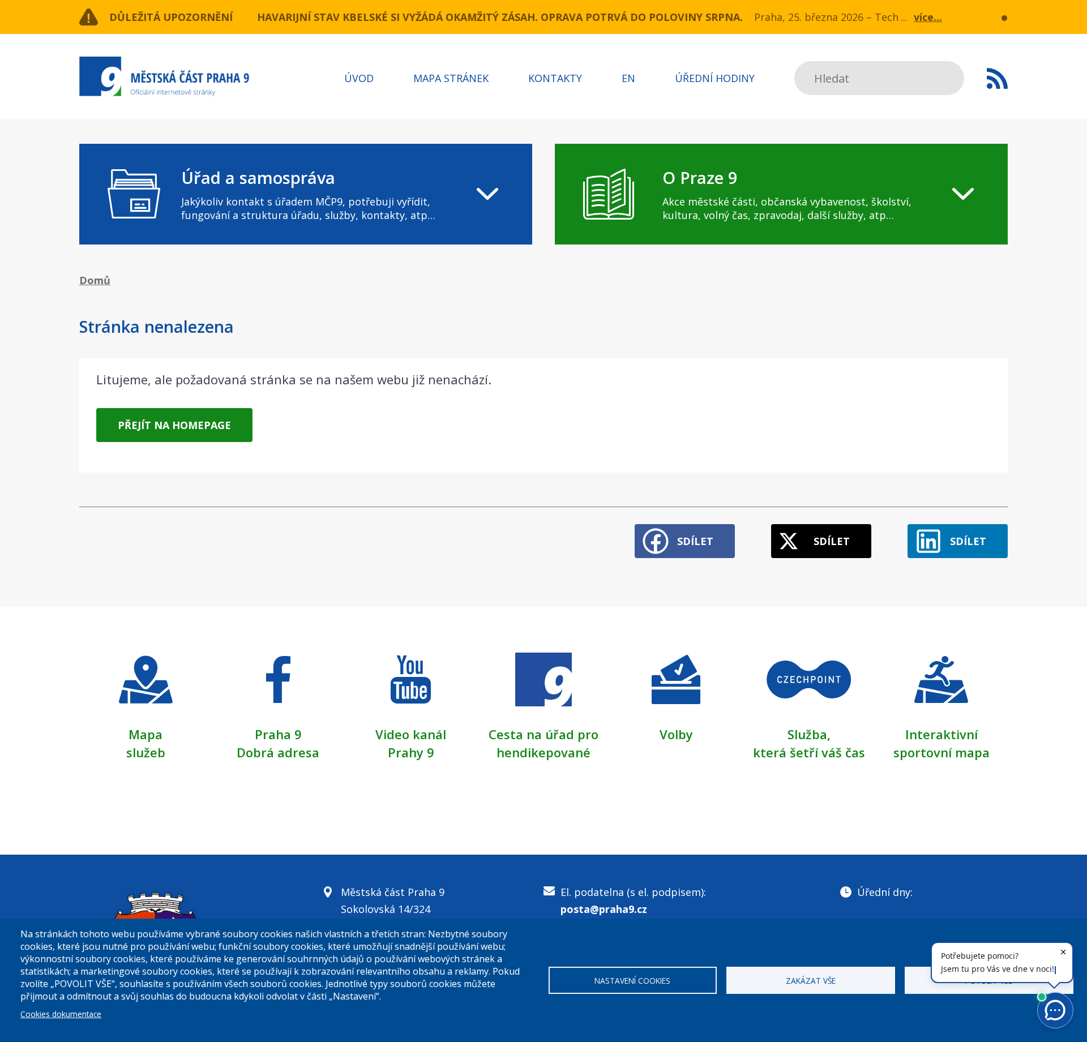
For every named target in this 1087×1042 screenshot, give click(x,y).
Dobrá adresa (278, 752)
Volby (676, 734)
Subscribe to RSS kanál (997, 78)
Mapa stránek (451, 78)
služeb (145, 752)
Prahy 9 (411, 752)
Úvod (359, 78)
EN (628, 78)
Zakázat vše (811, 980)
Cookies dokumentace (60, 1014)
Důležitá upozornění (171, 17)
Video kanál (410, 734)
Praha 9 (278, 734)
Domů (94, 280)
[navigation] (305, 194)
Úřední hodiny (715, 78)
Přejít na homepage (174, 425)
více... (928, 17)
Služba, (809, 734)
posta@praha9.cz (603, 909)
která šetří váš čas (809, 752)
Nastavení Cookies (632, 980)
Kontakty (555, 78)
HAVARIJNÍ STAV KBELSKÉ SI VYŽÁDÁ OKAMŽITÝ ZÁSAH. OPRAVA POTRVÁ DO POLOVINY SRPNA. (500, 17)
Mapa (145, 734)
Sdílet (695, 541)
